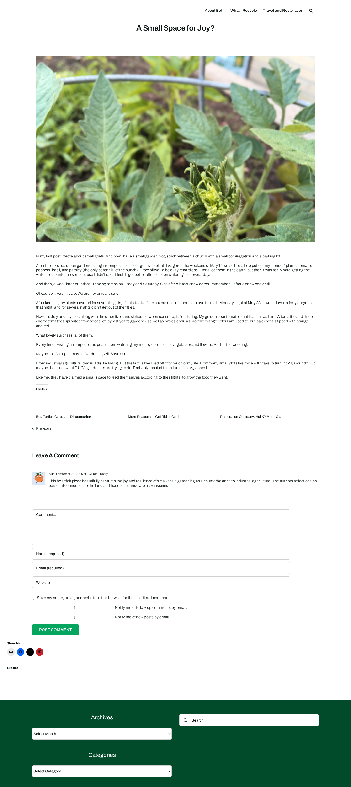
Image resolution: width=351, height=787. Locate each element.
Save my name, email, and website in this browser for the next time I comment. (103, 598)
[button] (311, 10)
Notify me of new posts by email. (142, 617)
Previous (43, 428)
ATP (51, 474)
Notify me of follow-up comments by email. (151, 607)
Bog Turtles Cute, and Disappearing (63, 416)
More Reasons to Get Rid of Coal (153, 416)
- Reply (102, 474)
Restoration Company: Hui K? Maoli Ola (250, 416)
